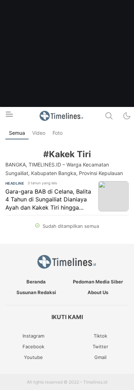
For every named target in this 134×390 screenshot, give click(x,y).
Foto (58, 133)
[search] (109, 116)
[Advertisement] (67, 67)
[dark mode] (127, 116)
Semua (17, 133)
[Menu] (9, 116)
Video (38, 133)
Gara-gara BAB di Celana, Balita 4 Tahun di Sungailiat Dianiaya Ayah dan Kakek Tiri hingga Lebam (48, 199)
